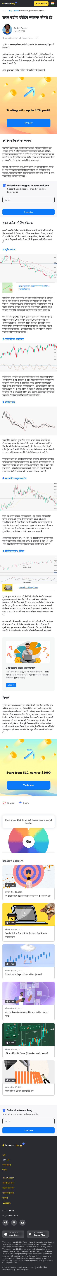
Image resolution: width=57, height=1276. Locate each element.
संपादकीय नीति (8, 1192)
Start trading (41, 3)
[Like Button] (4, 803)
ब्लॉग (4, 1154)
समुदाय (5, 1197)
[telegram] (5, 1223)
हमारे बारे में (6, 1164)
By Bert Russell (20, 28)
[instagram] (14, 1223)
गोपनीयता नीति (8, 1182)
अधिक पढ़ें (11, 685)
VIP (8, 1159)
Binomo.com (8, 1177)
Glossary (6, 1202)
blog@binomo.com (10, 1215)
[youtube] (22, 1223)
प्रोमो (4, 1169)
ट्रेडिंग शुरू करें (8, 1187)
